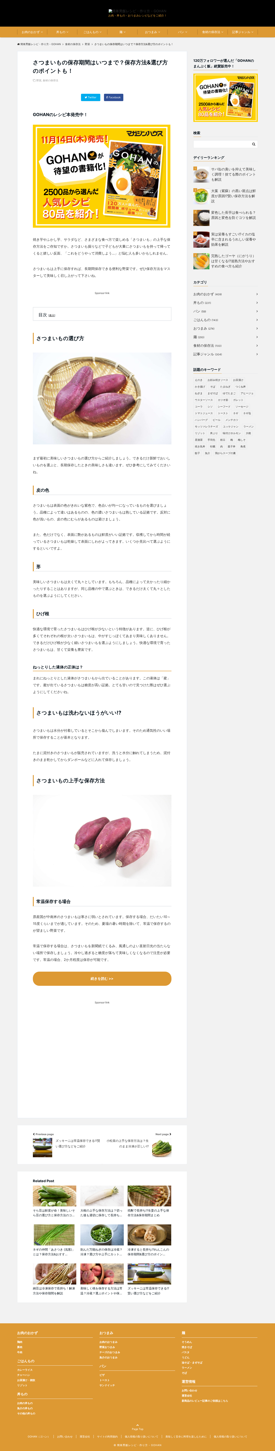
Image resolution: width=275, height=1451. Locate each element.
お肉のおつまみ (108, 1341)
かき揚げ (200, 386)
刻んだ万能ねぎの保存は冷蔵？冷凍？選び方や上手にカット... (101, 1252)
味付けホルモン (232, 433)
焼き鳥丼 (200, 446)
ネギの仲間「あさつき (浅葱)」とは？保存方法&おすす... (54, 1252)
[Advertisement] (102, 1067)
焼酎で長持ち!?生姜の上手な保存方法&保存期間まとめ (148, 1213)
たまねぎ (225, 386)
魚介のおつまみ (108, 1357)
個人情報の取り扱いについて (141, 1436)
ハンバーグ (201, 419)
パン (181, 32)
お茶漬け (238, 380)
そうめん (187, 1341)
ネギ (235, 413)
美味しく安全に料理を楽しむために (186, 1436)
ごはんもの (90, 32)
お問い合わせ (189, 1390)
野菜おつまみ (107, 1347)
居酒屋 (199, 439)
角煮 (243, 446)
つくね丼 (240, 386)
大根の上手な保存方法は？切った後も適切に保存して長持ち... (101, 1213)
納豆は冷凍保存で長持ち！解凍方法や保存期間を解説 (54, 1290)
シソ (210, 406)
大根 (248, 433)
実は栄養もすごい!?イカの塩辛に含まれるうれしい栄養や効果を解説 (233, 239)
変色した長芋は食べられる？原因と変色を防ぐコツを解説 (233, 215)
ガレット (238, 399)
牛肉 (19, 1352)
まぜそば (213, 393)
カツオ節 (223, 399)
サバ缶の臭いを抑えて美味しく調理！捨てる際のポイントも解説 (233, 174)
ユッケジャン (230, 426)
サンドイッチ (107, 1385)
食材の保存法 (211, 32)
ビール (216, 419)
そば (212, 386)
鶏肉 (19, 1341)
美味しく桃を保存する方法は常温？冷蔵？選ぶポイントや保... (101, 1290)
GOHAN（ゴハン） (39, 1436)
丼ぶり (214, 433)
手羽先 (211, 439)
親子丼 (231, 446)
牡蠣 (212, 446)
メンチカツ (231, 419)
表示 (51, 315)
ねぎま (199, 393)
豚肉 (19, 1347)
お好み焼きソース (218, 380)
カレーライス (25, 1369)
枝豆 (222, 439)
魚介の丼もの (25, 1408)
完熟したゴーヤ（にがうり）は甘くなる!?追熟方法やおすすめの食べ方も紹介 (233, 261)
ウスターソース (204, 399)
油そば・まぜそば (192, 1362)
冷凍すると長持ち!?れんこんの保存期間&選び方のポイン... (148, 1252)
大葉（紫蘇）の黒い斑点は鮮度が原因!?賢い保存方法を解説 (233, 196)
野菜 (38, 80)
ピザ (102, 1375)
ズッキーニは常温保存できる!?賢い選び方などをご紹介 (148, 1290)
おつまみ (151, 32)
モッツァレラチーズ (206, 426)
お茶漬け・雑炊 (26, 1380)
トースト (223, 413)
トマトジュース (204, 413)
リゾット (200, 433)
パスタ (185, 1352)
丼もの (60, 32)
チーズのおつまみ (109, 1352)
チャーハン (23, 1375)
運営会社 (187, 1395)
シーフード (224, 406)
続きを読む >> (102, 978)
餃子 (197, 453)
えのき (199, 380)
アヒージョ (247, 393)
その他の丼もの (26, 1413)
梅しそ (242, 439)
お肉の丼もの (25, 1403)
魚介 (207, 453)
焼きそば (187, 1347)
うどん (185, 1357)
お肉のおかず (31, 32)
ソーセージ (241, 406)
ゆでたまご (229, 393)
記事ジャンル (241, 32)
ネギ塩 (247, 413)
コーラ (199, 406)
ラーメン (248, 426)
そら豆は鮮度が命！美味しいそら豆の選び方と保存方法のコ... (54, 1213)
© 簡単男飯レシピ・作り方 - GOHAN (138, 1445)
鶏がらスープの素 (225, 453)
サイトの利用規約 (107, 1436)
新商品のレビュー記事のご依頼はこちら (205, 1400)
